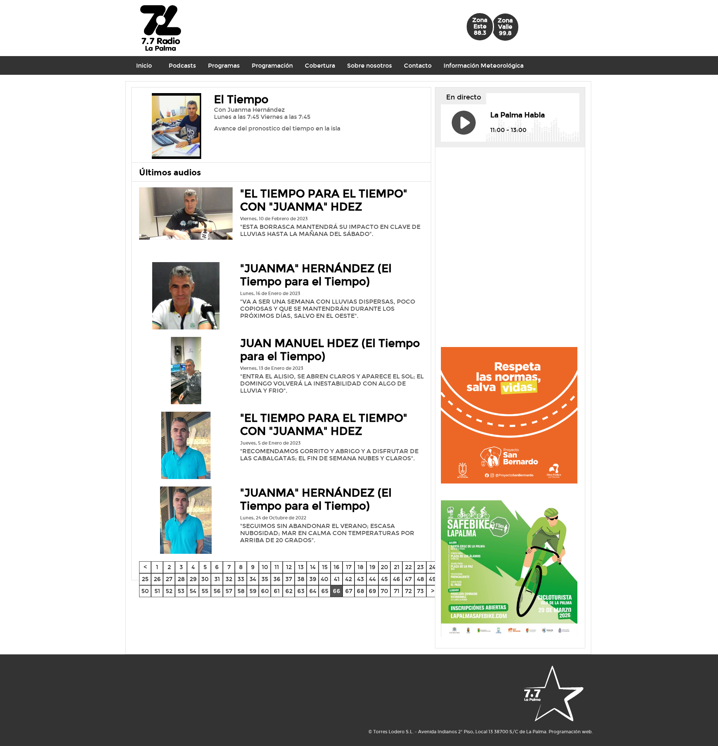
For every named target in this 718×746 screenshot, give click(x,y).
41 (337, 579)
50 (145, 591)
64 (312, 591)
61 (277, 591)
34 (252, 579)
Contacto (418, 65)
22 (408, 567)
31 (217, 579)
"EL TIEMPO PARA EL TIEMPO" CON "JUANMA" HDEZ (323, 200)
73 (420, 591)
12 (289, 567)
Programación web (570, 731)
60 (265, 591)
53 (181, 591)
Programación (272, 65)
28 (181, 579)
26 (157, 579)
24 (432, 567)
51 (157, 591)
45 (384, 579)
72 (408, 591)
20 (384, 567)
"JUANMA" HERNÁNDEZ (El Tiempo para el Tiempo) (316, 275)
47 (408, 579)
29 (193, 579)
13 (301, 567)
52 (169, 591)
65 (324, 591)
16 (337, 567)
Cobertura (320, 65)
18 (360, 567)
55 (205, 591)
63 (300, 591)
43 (360, 579)
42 (348, 579)
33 (240, 579)
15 (325, 567)
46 (396, 579)
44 (372, 579)
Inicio (144, 65)
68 (360, 591)
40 (324, 579)
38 (300, 579)
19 (372, 567)
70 (384, 591)
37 (288, 579)
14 (313, 567)
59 (253, 591)
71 (396, 591)
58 (241, 591)
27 (169, 579)
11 (276, 567)
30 (205, 579)
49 (432, 579)
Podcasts (182, 65)
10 (265, 567)
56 (217, 591)
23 (420, 567)
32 (228, 579)
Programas (224, 65)
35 (264, 579)
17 (349, 567)
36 (276, 579)
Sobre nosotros (369, 65)
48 (420, 579)
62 (288, 591)
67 (348, 591)
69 (372, 591)
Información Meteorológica (484, 65)
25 (145, 579)
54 (193, 591)
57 (228, 591)
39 (312, 579)
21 (396, 567)
